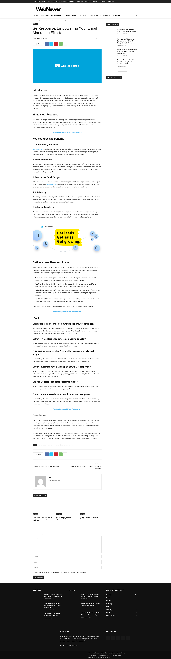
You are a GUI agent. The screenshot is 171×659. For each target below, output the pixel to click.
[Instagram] (129, 1)
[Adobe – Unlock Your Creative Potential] (91, 507)
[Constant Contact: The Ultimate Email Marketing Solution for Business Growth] (111, 62)
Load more (122, 70)
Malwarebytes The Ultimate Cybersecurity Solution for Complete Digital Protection (126, 41)
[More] (65, 44)
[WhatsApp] (61, 44)
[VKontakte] (128, 638)
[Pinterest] (56, 44)
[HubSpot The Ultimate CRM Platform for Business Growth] (111, 32)
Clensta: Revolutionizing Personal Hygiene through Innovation (52, 605)
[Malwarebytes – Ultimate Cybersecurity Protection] (67, 507)
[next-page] (37, 525)
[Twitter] (132, 1)
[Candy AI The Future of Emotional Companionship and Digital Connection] (43, 507)
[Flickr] (118, 638)
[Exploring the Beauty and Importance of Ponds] (37, 616)
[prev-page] (34, 525)
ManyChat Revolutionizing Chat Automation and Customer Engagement (127, 51)
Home (34, 21)
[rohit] (34, 39)
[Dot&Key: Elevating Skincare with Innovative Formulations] (37, 596)
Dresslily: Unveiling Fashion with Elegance (46, 466)
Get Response (42, 445)
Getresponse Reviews (67, 445)
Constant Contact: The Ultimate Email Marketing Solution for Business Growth (127, 62)
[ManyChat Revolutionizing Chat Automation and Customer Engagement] (111, 52)
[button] (136, 15)
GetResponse (38, 149)
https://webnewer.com (54, 480)
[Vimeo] (134, 1)
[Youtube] (137, 1)
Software (40, 21)
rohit (38, 38)
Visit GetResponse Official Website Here (67, 132)
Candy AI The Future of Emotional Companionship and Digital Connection (42, 518)
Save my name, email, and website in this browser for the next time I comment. (60, 572)
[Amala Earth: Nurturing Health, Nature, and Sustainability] (74, 615)
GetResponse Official (53, 445)
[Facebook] (126, 1)
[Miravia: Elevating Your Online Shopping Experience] (74, 606)
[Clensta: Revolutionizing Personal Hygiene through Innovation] (37, 606)
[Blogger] (108, 638)
